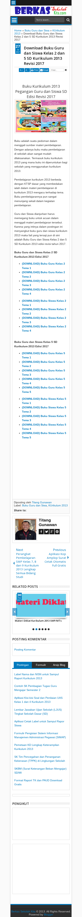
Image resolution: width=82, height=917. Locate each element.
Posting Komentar (25, 649)
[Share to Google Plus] (26, 615)
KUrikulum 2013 (58, 505)
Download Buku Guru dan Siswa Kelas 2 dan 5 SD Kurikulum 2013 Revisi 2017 (44, 55)
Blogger (48, 914)
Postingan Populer (23, 665)
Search (67, 20)
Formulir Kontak (41, 665)
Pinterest (57, 531)
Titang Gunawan (42, 502)
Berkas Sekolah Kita (23, 911)
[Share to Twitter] (22, 615)
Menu (13, 2)
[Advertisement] (48, 78)
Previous (67, 612)
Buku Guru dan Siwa (34, 505)
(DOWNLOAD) (31, 263)
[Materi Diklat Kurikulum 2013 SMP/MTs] (41, 605)
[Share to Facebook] (18, 615)
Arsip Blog (59, 664)
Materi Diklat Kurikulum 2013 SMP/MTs (38, 620)
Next (14, 612)
